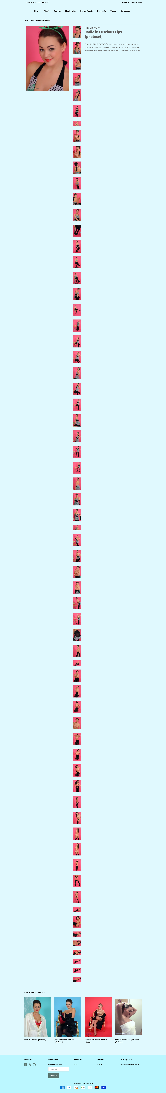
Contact (75, 1064)
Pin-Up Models (86, 11)
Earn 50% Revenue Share (130, 1064)
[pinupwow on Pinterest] (30, 1065)
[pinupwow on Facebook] (25, 1065)
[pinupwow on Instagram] (34, 1065)
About (46, 11)
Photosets (101, 11)
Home (36, 11)
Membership (70, 11)
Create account (136, 2)
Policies (100, 1064)
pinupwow (89, 1083)
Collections (126, 11)
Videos (113, 11)
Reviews (57, 11)
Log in (124, 2)
